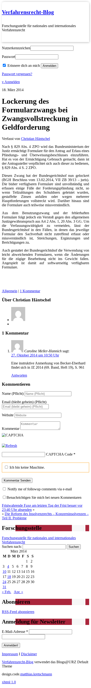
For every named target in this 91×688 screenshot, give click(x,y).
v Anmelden (11, 82)
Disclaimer (29, 654)
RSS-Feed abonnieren (18, 612)
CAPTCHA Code (59, 454)
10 (4, 572)
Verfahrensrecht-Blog (28, 12)
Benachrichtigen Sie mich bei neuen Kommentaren (44, 497)
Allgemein (9, 291)
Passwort (8, 57)
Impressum (10, 654)
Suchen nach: (12, 547)
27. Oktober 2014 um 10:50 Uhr (35, 355)
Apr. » (18, 592)
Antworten (19, 375)
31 (4, 587)
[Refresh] (9, 446)
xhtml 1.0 (9, 682)
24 (4, 582)
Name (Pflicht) (13, 394)
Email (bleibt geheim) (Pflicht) (24, 402)
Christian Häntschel (35, 139)
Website (8, 415)
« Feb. (6, 592)
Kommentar (10, 429)
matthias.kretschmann (36, 674)
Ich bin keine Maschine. (27, 467)
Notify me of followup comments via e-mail (39, 489)
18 (9, 577)
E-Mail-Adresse (15, 632)
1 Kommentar (30, 291)
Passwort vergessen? (17, 74)
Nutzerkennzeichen (16, 48)
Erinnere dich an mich (23, 66)
